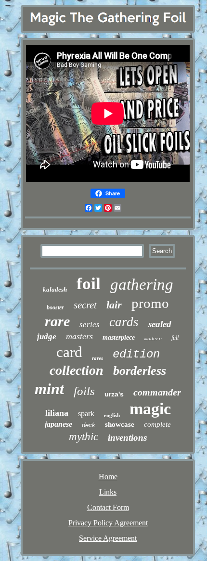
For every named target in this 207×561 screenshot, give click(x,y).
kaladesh (55, 289)
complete (157, 424)
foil (89, 283)
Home (108, 476)
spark (86, 413)
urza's (114, 394)
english (112, 415)
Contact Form (108, 507)
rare (57, 321)
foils (84, 390)
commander (157, 392)
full (175, 337)
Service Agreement (108, 538)
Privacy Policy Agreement (108, 523)
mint (49, 388)
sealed (159, 324)
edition (136, 354)
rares (97, 358)
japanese (58, 424)
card (69, 352)
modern (153, 339)
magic (150, 409)
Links (107, 492)
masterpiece (119, 337)
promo (150, 303)
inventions (127, 438)
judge (46, 336)
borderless (139, 371)
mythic (83, 437)
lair (114, 305)
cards (124, 322)
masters (79, 336)
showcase (119, 424)
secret (85, 305)
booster (55, 307)
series (89, 324)
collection (77, 370)
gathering (141, 284)
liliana (56, 413)
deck (88, 425)
